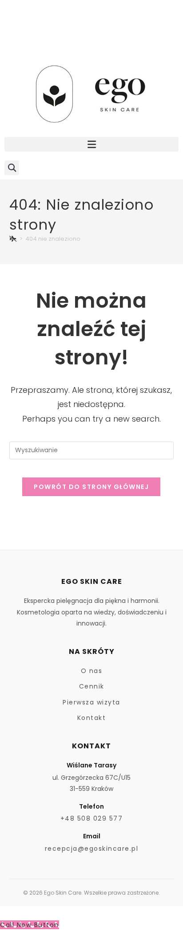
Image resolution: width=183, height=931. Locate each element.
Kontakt (91, 717)
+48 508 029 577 (91, 818)
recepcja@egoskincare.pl (92, 848)
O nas (92, 670)
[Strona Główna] (13, 239)
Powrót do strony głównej (91, 486)
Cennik (91, 686)
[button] (91, 144)
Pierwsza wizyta (91, 702)
